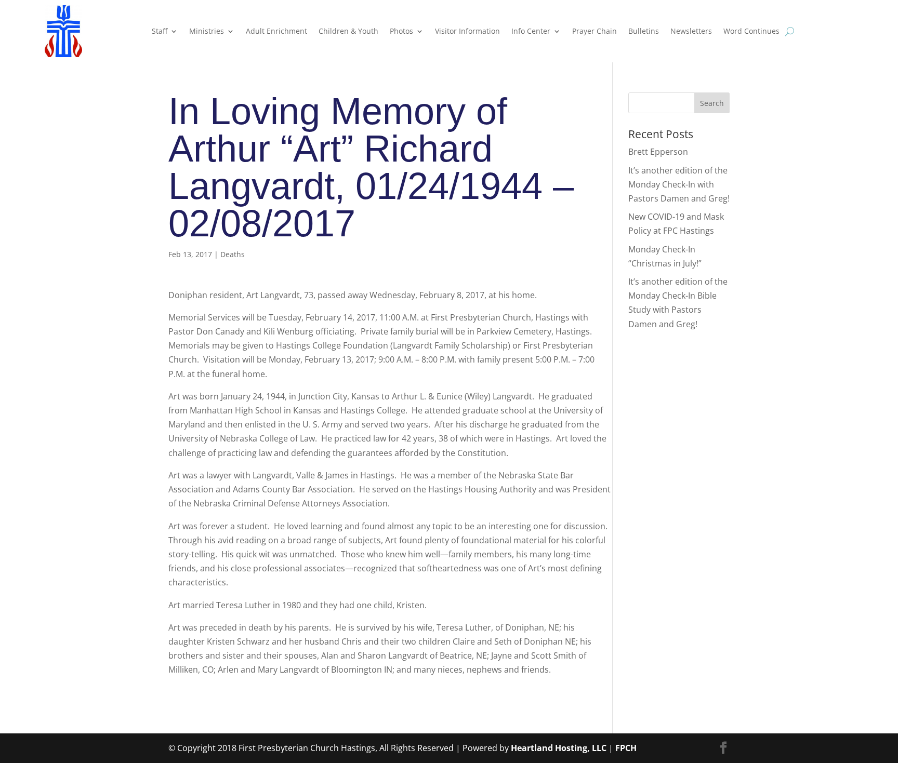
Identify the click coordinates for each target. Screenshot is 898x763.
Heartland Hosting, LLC (558, 748)
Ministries (206, 31)
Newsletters (691, 31)
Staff (159, 31)
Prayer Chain (594, 31)
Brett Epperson (658, 151)
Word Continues (751, 31)
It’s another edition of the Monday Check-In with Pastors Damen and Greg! (679, 184)
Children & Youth (348, 31)
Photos (401, 31)
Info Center (530, 31)
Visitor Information (467, 31)
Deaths (232, 254)
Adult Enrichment (276, 31)
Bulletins (643, 31)
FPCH (626, 748)
